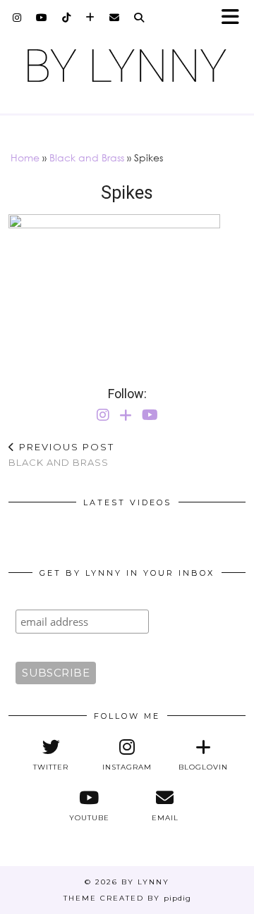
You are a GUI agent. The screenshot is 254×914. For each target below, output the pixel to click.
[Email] (114, 17)
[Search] (139, 17)
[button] (235, 18)
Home (25, 157)
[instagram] (17, 17)
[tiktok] (66, 17)
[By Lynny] (127, 65)
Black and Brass (86, 157)
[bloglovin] (90, 17)
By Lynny (145, 882)
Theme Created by (127, 898)
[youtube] (42, 17)
